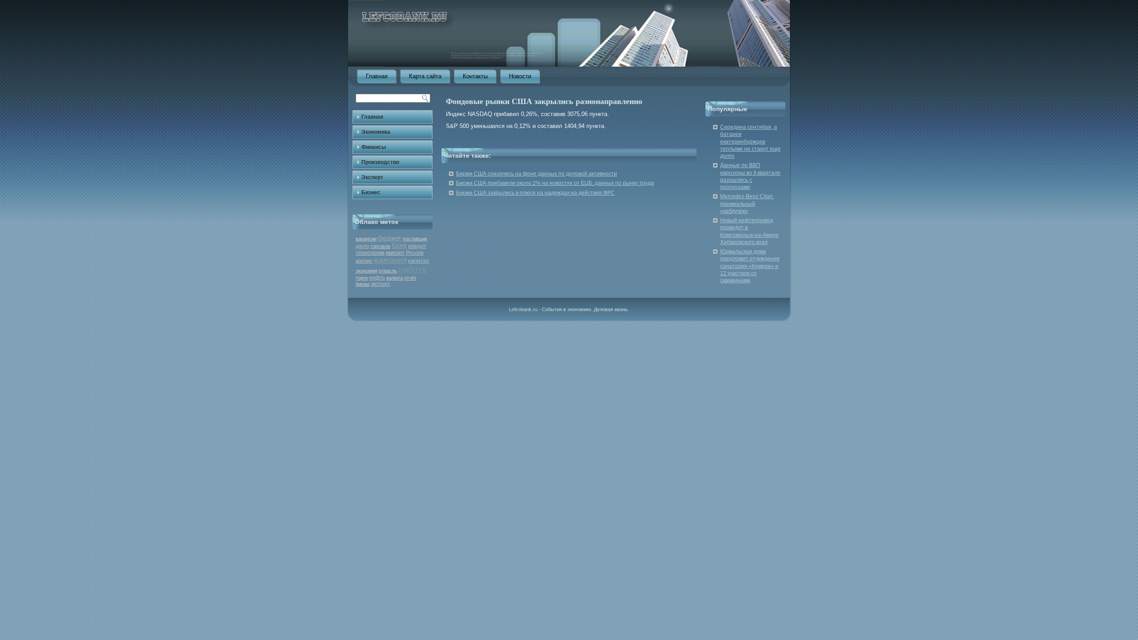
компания (390, 260)
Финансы (373, 147)
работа (412, 269)
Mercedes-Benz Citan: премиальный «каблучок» (747, 203)
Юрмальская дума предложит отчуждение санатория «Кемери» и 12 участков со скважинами (750, 266)
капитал (418, 260)
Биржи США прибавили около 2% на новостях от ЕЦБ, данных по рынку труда (555, 183)
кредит (417, 246)
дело (362, 246)
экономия (366, 270)
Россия (415, 253)
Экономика (375, 132)
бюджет (389, 238)
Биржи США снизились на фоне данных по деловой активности (536, 174)
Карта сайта (425, 76)
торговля (380, 246)
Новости (520, 76)
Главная (377, 76)
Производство (380, 162)
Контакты (475, 76)
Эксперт (372, 177)
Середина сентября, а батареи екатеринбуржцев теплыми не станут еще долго (750, 141)
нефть (377, 278)
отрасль (388, 270)
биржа (362, 284)
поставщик (415, 238)
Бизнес (371, 192)
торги (362, 277)
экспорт (380, 284)
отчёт (410, 277)
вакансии (366, 238)
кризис (364, 261)
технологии (370, 253)
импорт (395, 253)
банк (399, 245)
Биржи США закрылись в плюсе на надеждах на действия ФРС (535, 193)
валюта (394, 277)
